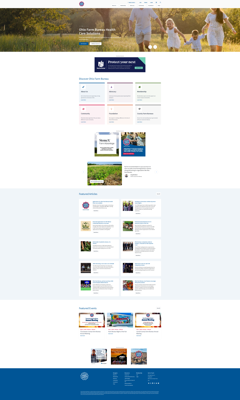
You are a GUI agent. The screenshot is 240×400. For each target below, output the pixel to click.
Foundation (151, 5)
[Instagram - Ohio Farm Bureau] (154, 383)
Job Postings (127, 378)
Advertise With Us (128, 383)
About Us (114, 5)
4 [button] (83, 26)
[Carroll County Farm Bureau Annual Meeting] (148, 320)
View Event (82, 335)
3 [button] (82, 26)
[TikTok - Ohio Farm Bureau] (158, 383)
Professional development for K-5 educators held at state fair (143, 222)
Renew (145, 2)
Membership (123, 5)
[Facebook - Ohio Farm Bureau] (148, 383)
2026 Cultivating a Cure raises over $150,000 (103, 263)
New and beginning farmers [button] (97, 181)
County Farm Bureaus (129, 385)
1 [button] (79, 26)
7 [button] (87, 26)
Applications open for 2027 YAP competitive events (142, 264)
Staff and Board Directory (130, 376)
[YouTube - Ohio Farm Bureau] (156, 383)
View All (158, 194)
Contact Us (127, 374)
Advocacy (132, 5)
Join (140, 2)
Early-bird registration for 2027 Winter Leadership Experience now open (102, 222)
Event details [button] (98, 45)
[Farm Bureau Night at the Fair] (120, 320)
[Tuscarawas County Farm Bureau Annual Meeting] (92, 320)
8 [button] (88, 26)
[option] (120, 30)
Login (151, 2)
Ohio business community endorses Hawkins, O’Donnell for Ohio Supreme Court (144, 243)
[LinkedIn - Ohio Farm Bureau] (152, 383)
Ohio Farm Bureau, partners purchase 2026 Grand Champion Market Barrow (103, 281)
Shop (159, 5)
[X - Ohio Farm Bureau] (150, 383)
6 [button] (85, 26)
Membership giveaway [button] (86, 45)
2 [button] (81, 26)
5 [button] (84, 26)
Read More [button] (96, 210)
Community (141, 5)
